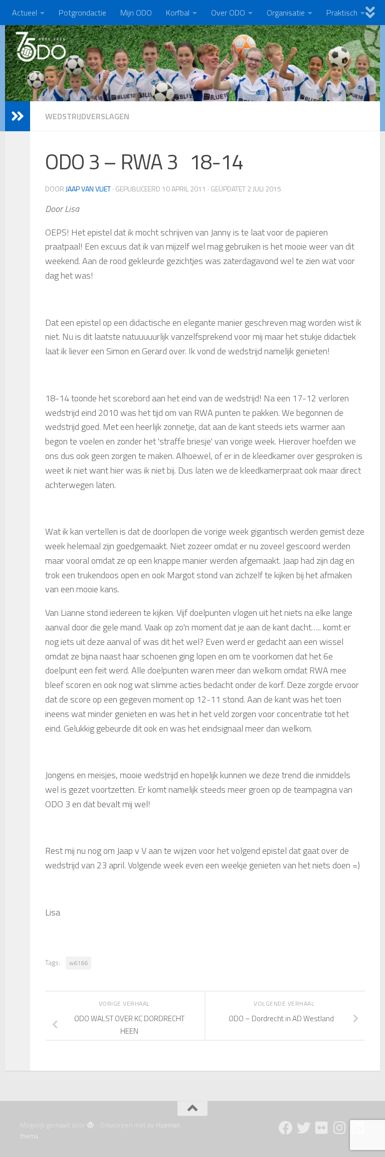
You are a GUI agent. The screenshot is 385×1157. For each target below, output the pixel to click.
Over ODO (228, 13)
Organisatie (286, 13)
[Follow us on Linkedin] (358, 1128)
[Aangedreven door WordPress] (90, 1125)
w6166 (78, 963)
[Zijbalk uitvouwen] (17, 116)
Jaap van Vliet (88, 188)
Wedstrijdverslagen (87, 116)
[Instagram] (340, 1128)
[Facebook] (286, 1128)
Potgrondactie (82, 13)
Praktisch (341, 13)
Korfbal (177, 13)
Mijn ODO (136, 13)
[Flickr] (322, 1128)
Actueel (24, 13)
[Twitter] (304, 1128)
